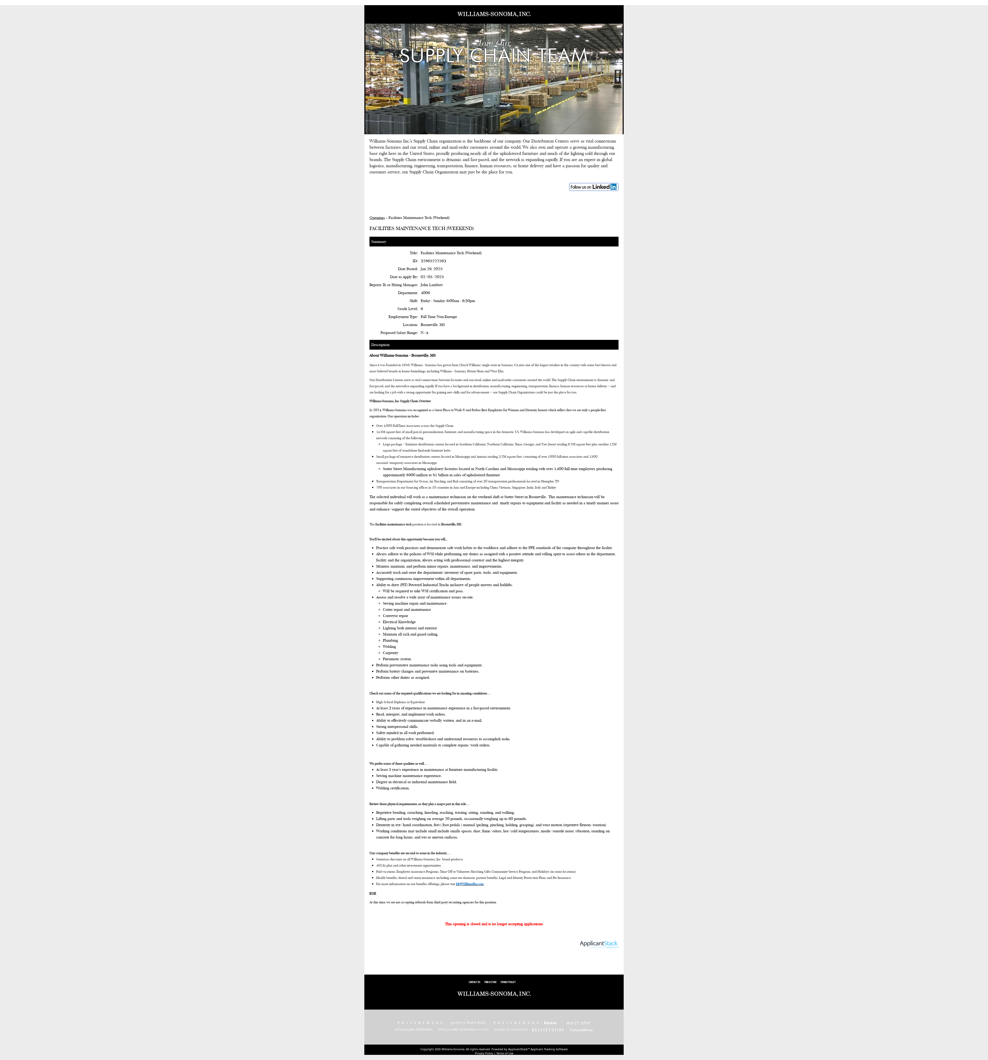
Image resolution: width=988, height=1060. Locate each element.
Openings (377, 217)
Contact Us (474, 982)
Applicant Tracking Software (549, 1049)
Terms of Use (504, 1053)
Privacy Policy (508, 982)
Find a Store (490, 982)
